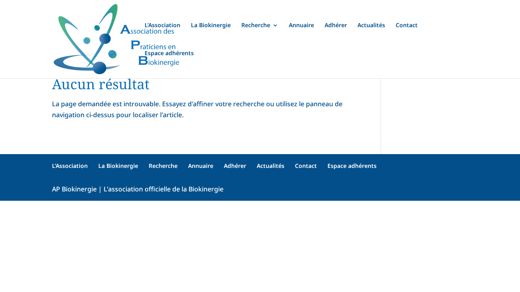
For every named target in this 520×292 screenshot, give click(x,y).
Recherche (255, 25)
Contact (407, 25)
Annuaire (301, 25)
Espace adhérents (169, 53)
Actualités (371, 25)
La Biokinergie (211, 25)
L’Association (162, 25)
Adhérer (336, 25)
